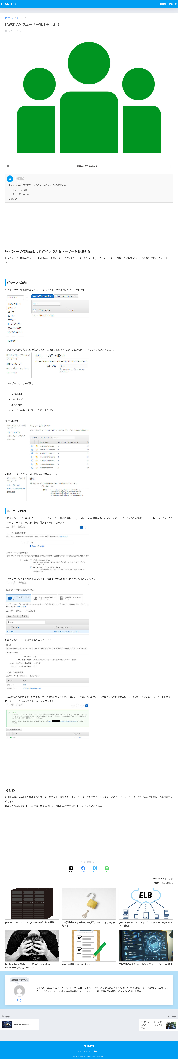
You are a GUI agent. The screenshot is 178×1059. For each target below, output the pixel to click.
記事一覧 (173, 4)
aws (165, 883)
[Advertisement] (89, 223)
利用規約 (98, 1051)
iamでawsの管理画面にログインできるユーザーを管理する (37, 185)
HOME (163, 4)
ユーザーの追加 (20, 194)
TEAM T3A (9, 4)
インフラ (168, 879)
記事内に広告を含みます (87, 166)
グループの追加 (20, 190)
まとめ (13, 199)
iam (171, 883)
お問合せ (87, 1051)
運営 (79, 1051)
